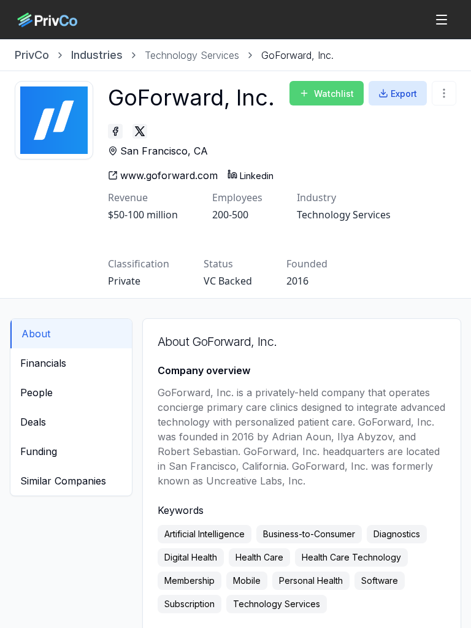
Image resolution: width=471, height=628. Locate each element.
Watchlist (334, 93)
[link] (297, 55)
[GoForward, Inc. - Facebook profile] (115, 131)
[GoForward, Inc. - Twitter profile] (139, 131)
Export (404, 93)
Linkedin (257, 175)
